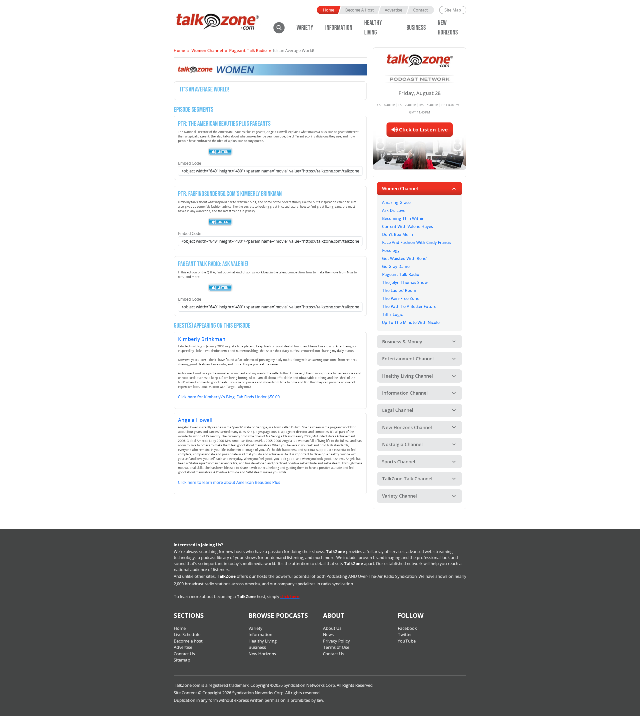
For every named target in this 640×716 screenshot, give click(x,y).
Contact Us (184, 654)
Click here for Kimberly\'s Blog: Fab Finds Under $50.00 (229, 397)
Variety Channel (399, 496)
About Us (332, 628)
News (328, 634)
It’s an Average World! (293, 50)
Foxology (391, 250)
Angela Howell (195, 420)
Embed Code (189, 163)
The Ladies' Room (399, 290)
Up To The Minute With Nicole (411, 322)
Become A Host (359, 10)
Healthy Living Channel (407, 376)
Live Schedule (187, 634)
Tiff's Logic (392, 314)
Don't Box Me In (397, 234)
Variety (304, 28)
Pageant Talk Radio (248, 50)
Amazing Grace (396, 202)
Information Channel (405, 393)
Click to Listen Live (423, 129)
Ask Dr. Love (393, 210)
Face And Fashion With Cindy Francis (416, 242)
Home (328, 10)
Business (416, 28)
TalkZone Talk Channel (407, 479)
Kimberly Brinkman (202, 339)
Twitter (405, 634)
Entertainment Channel (408, 359)
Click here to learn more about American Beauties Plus (229, 482)
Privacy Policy (336, 641)
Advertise (393, 10)
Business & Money (402, 342)
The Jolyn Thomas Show (405, 282)
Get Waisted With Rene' (404, 258)
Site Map (452, 10)
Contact (420, 10)
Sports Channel (398, 462)
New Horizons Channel (407, 427)
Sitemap (182, 660)
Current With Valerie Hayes (407, 226)
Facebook (407, 628)
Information (338, 28)
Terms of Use (336, 647)
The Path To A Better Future (409, 306)
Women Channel (207, 50)
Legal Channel (397, 410)
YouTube (407, 641)
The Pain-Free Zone (400, 298)
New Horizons (262, 654)
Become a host (188, 641)
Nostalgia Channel (402, 444)
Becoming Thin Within (403, 218)
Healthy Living (262, 641)
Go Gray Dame (396, 266)
